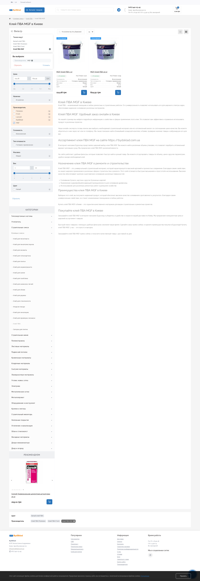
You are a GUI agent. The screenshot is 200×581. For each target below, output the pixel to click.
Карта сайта (121, 562)
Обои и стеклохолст (19, 431)
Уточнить (46, 65)
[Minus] (61, 100)
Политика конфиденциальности (127, 549)
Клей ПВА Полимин (20, 44)
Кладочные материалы (20, 363)
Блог (118, 557)
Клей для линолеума (21, 312)
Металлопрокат (17, 397)
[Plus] (82, 100)
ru (12, 2)
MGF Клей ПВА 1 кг (64, 72)
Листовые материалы (20, 346)
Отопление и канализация (21, 426)
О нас (119, 552)
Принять (183, 576)
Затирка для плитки (20, 329)
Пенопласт (74, 544)
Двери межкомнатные (20, 443)
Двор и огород (17, 448)
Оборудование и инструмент (23, 403)
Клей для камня (19, 273)
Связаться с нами (123, 559)
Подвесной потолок (19, 352)
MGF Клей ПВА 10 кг (98, 72)
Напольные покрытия (20, 420)
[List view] (180, 31)
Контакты (120, 544)
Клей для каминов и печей (23, 284)
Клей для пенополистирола (23, 244)
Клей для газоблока (20, 278)
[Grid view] (186, 31)
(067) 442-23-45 (134, 7)
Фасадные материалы (20, 437)
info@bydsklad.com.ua (16, 549)
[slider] (14, 83)
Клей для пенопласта (21, 239)
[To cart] (49, 501)
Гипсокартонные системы (22, 216)
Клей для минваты (20, 250)
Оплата (119, 541)
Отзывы (119, 554)
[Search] (58, 10)
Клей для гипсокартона (22, 256)
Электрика (15, 386)
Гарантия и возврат (123, 546)
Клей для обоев (19, 290)
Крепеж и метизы (18, 409)
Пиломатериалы (18, 341)
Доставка (120, 539)
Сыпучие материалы (19, 369)
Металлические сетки (20, 392)
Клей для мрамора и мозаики (24, 318)
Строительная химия (19, 335)
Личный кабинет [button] (25, 2)
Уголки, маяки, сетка (19, 380)
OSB (72, 541)
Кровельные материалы (21, 358)
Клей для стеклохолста (22, 301)
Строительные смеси (20, 227)
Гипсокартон (75, 539)
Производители (122, 564)
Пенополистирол (76, 546)
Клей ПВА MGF (18, 49)
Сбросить (18, 65)
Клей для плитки (19, 261)
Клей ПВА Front (18, 46)
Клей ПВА (29, 18)
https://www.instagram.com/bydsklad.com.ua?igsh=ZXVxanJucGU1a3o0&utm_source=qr (150, 555)
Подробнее (145, 576)
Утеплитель (16, 222)
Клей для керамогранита (22, 267)
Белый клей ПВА (19, 41)
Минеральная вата (77, 549)
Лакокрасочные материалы (22, 375)
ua (16, 2)
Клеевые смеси (18, 18)
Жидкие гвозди (19, 307)
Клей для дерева (19, 295)
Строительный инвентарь (21, 414)
